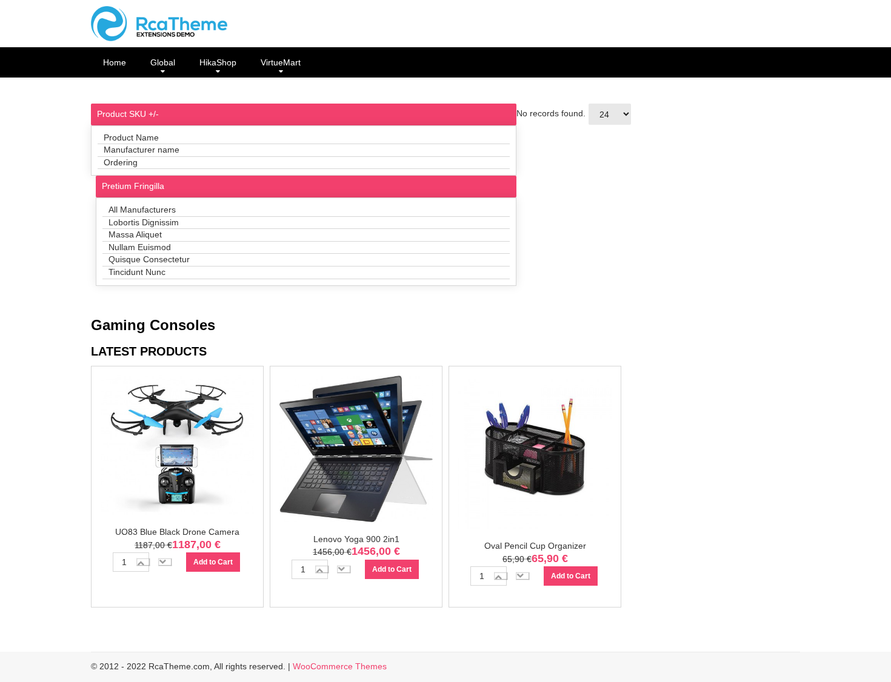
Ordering (121, 162)
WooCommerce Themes (340, 666)
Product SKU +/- (128, 114)
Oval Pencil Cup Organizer (535, 546)
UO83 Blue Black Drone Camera (177, 532)
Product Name (131, 137)
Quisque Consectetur (149, 259)
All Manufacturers (142, 209)
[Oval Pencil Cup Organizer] (535, 454)
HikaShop (217, 62)
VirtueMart (281, 62)
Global (162, 62)
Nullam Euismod (139, 247)
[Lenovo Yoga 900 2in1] (356, 451)
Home (114, 62)
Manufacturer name (141, 149)
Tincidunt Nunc (136, 272)
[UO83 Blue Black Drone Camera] (177, 447)
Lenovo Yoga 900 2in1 (356, 539)
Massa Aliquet (135, 234)
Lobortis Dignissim (143, 222)
